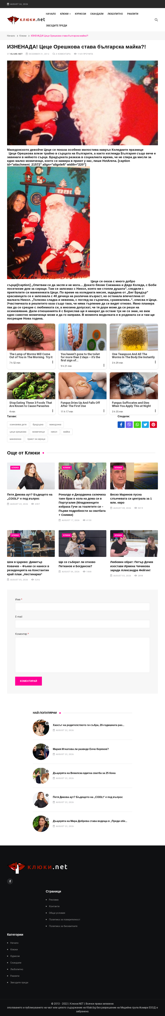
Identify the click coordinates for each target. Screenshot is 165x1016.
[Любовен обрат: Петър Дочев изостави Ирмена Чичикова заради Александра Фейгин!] (134, 543)
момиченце (38, 431)
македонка (55, 424)
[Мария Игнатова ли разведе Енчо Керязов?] (41, 752)
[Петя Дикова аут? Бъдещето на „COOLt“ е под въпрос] (31, 476)
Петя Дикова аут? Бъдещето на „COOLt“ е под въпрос (88, 797)
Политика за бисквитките (63, 926)
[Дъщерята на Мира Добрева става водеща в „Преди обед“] (41, 824)
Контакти (54, 906)
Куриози (80, 13)
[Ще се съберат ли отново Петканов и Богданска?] (82, 543)
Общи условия (57, 913)
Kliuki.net (16, 54)
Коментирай (28, 681)
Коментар (22, 633)
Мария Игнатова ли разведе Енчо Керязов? (81, 749)
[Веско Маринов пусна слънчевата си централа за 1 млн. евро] (134, 476)
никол (54, 431)
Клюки (64, 13)
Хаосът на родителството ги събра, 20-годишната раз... (88, 725)
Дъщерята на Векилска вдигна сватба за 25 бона (84, 773)
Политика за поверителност (64, 919)
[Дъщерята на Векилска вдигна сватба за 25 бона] (41, 776)
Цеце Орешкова (18, 431)
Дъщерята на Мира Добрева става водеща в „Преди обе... (90, 821)
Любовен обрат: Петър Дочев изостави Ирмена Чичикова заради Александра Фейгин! (131, 566)
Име (18, 599)
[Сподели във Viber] (129, 424)
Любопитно (115, 13)
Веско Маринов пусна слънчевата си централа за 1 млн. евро (131, 498)
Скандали (96, 13)
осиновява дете (18, 424)
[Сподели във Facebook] (121, 424)
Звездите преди (56, 25)
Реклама (53, 900)
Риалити (132, 13)
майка (66, 431)
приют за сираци (36, 439)
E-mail (18, 616)
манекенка (15, 439)
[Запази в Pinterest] (153, 424)
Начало (51, 13)
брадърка (38, 424)
